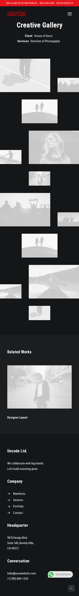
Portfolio (18, 506)
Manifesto (19, 494)
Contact (18, 513)
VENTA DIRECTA (64, 3)
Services (18, 500)
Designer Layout (17, 417)
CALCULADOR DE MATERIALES (21, 3)
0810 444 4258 (47, 3)
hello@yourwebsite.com (21, 573)
